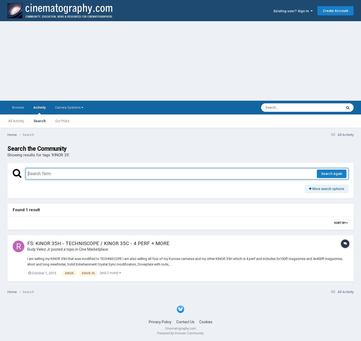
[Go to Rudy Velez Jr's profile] (18, 246)
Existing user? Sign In (292, 11)
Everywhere (326, 107)
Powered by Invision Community (180, 333)
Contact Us (185, 322)
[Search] (348, 107)
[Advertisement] (180, 61)
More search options (328, 189)
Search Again (331, 174)
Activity (39, 107)
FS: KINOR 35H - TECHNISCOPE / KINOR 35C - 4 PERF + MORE (98, 243)
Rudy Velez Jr (38, 249)
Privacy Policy (160, 322)
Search (40, 121)
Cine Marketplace (93, 249)
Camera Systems (68, 107)
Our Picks (62, 121)
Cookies (205, 322)
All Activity (16, 121)
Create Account (335, 11)
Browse (18, 107)
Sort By (340, 223)
